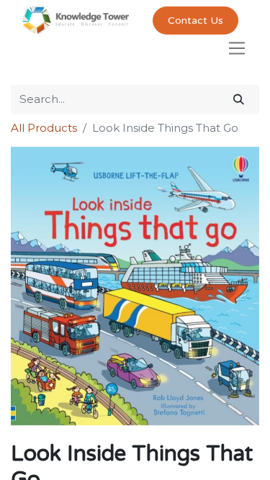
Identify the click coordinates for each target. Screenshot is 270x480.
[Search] (238, 99)
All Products (44, 128)
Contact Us (195, 20)
